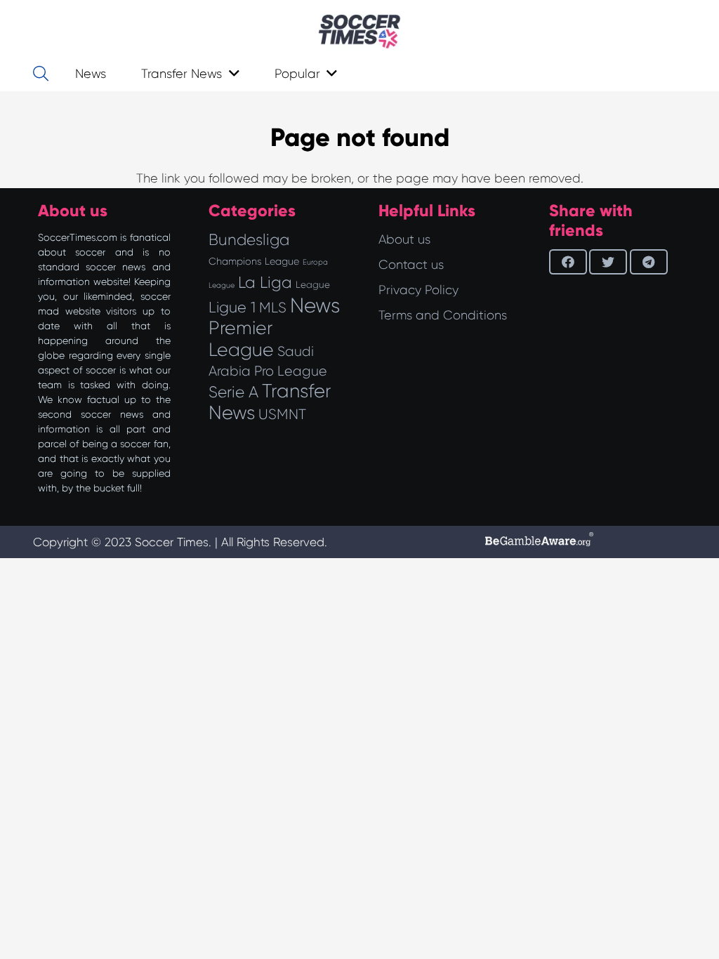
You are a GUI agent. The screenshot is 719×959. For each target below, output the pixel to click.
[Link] (359, 31)
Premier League (241, 338)
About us (404, 239)
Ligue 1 (232, 307)
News (315, 305)
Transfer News (270, 402)
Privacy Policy (418, 290)
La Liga (265, 282)
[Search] (41, 73)
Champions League (254, 261)
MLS (272, 307)
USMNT (282, 414)
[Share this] (568, 262)
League (313, 284)
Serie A (233, 392)
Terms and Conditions (442, 315)
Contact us (411, 265)
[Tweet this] (608, 262)
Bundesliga (249, 240)
